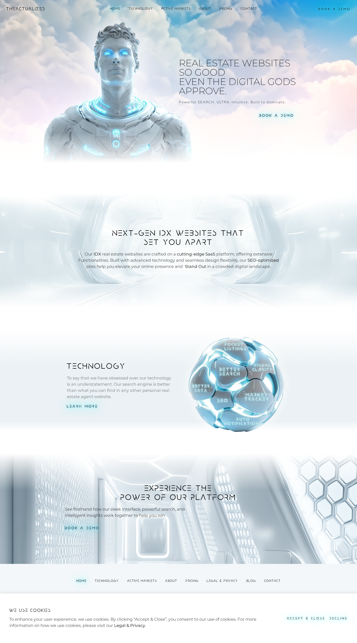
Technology (141, 8)
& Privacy (135, 625)
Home (115, 8)
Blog (251, 580)
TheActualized (25, 9)
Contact (249, 8)
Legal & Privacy (222, 580)
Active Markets (176, 8)
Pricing (225, 8)
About (205, 8)
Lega (119, 625)
